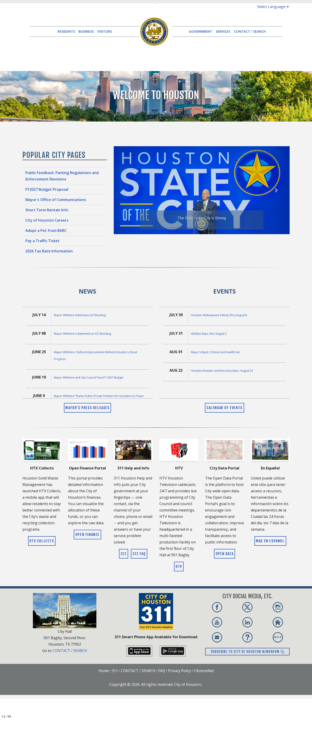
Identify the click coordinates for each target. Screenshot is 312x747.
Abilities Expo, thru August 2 (209, 334)
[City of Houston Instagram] (278, 607)
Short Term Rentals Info (46, 209)
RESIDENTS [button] (66, 31)
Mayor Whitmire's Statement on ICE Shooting (82, 334)
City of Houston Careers (47, 220)
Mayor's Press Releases (87, 407)
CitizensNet (204, 670)
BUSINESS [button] (86, 31)
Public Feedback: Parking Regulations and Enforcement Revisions (62, 176)
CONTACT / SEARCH (250, 31)
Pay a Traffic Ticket (42, 240)
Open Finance (87, 534)
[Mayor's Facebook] (217, 607)
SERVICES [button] (223, 31)
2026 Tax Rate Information (49, 251)
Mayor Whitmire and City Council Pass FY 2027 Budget (88, 377)
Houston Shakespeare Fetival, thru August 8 (219, 315)
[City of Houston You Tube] (217, 622)
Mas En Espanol (270, 541)
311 (124, 553)
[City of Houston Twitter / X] (247, 607)
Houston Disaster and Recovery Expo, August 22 (222, 371)
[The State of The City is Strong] (202, 189)
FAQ (161, 670)
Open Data (224, 553)
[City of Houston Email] (217, 637)
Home (103, 670)
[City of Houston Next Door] (278, 622)
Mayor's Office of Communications (55, 199)
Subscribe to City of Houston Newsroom (245, 652)
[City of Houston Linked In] (247, 622)
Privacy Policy (179, 670)
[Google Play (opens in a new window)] (172, 650)
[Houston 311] (156, 611)
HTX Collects (41, 541)
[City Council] (64, 610)
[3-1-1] (278, 637)
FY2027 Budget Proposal (46, 189)
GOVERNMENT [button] (200, 31)
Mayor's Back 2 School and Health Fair (215, 352)
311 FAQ (139, 553)
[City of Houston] (154, 31)
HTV (179, 566)
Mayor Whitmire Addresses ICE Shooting (80, 315)
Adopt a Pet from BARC (46, 230)
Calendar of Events (224, 407)
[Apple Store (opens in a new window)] (139, 650)
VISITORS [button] (104, 31)
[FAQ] (247, 637)
